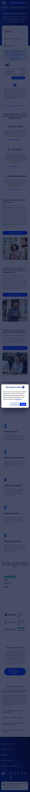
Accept (23, 404)
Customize (14, 404)
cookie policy (18, 399)
